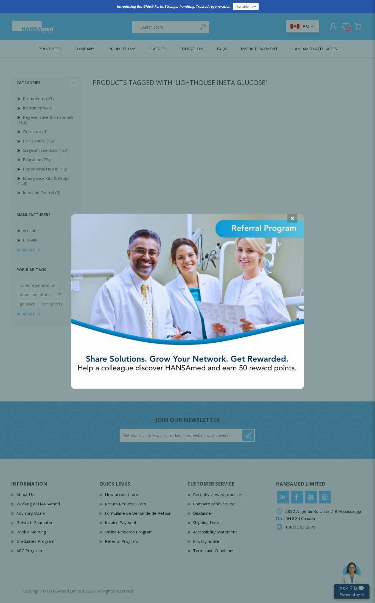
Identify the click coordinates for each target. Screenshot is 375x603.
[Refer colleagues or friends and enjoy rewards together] (187, 387)
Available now (246, 6)
